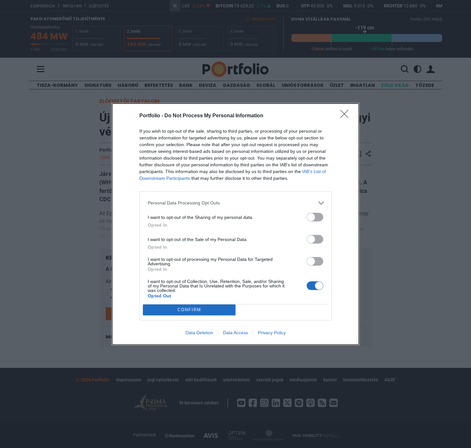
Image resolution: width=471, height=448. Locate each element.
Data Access (235, 332)
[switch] (315, 217)
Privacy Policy (272, 332)
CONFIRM (189, 309)
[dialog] (235, 224)
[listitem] (235, 203)
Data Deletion (199, 332)
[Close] (346, 116)
